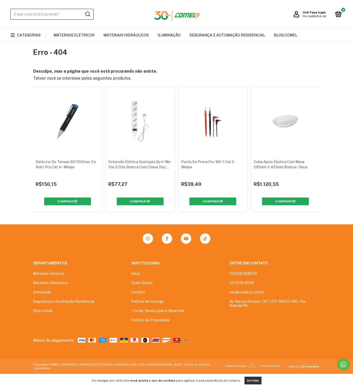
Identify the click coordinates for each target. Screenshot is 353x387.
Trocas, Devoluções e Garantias (157, 311)
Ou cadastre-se (314, 16)
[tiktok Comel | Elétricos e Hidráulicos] (205, 238)
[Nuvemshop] (304, 366)
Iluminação (169, 35)
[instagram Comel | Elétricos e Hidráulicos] (148, 238)
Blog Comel (285, 35)
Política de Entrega (147, 301)
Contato (138, 292)
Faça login (318, 12)
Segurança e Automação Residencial (227, 35)
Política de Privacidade (150, 320)
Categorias (29, 35)
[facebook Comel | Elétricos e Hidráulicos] (167, 238)
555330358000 (243, 273)
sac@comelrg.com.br (246, 292)
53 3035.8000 (241, 283)
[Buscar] (87, 14)
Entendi (253, 380)
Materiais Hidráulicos (126, 35)
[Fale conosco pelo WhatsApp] (343, 364)
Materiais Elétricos (74, 35)
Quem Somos (142, 283)
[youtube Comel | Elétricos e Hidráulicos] (186, 238)
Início (135, 273)
